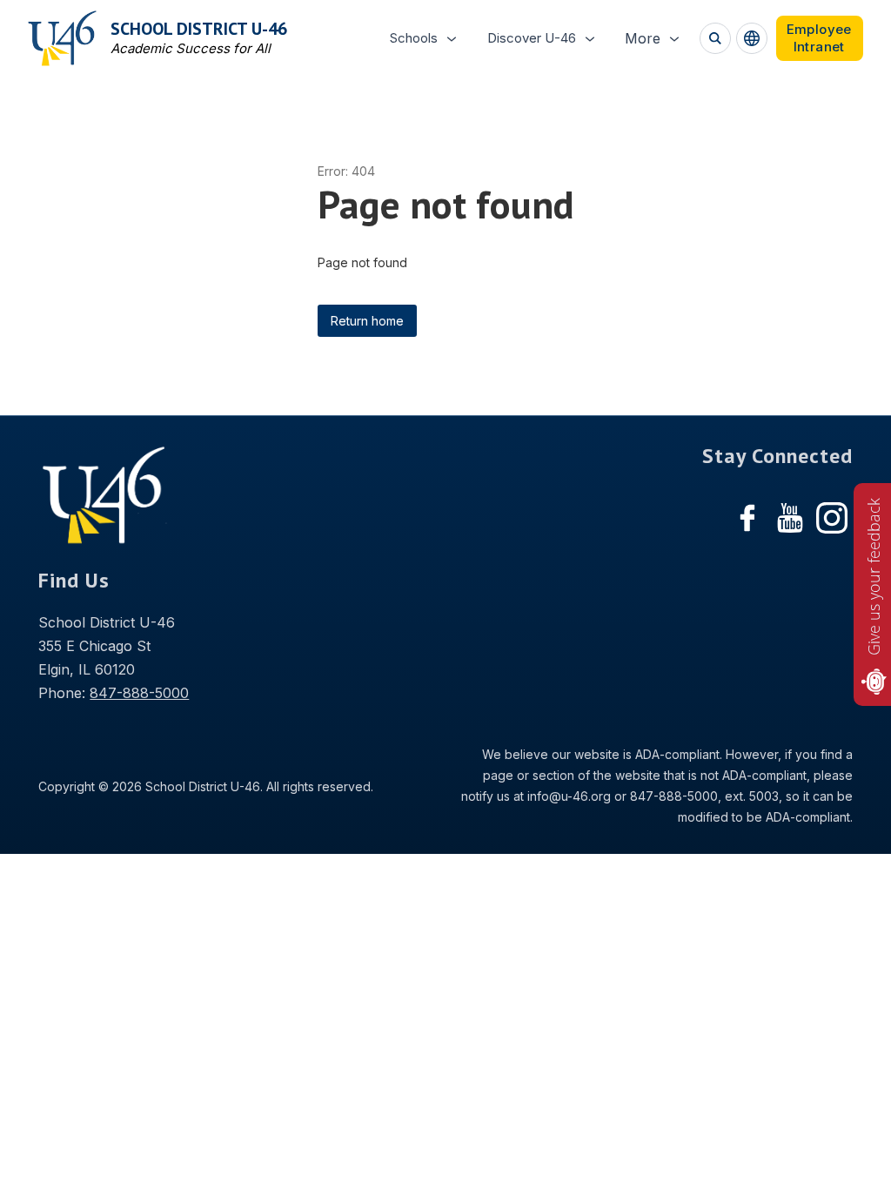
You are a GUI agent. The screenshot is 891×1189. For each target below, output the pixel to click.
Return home (367, 320)
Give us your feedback (873, 576)
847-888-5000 (139, 693)
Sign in (819, 38)
